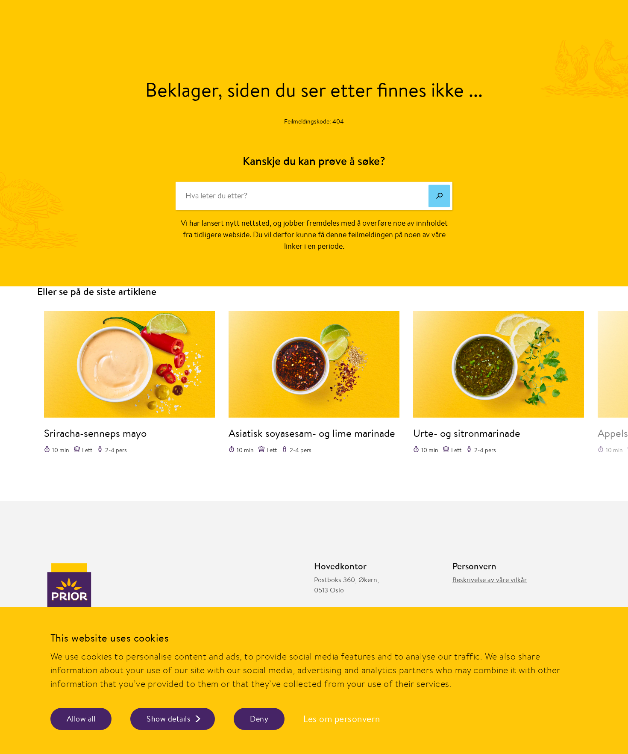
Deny (259, 718)
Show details (168, 718)
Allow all (81, 718)
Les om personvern (341, 719)
